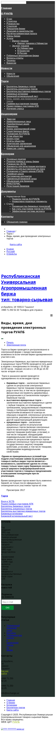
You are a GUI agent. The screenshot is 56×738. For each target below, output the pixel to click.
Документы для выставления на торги (26, 169)
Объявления (13, 76)
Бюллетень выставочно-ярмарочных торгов (29, 91)
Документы (8, 191)
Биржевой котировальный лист (22, 96)
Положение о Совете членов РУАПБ (25, 171)
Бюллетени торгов (16, 707)
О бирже (11, 703)
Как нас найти (5, 672)
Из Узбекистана (25, 48)
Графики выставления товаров (22, 104)
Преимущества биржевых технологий (31, 206)
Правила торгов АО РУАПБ (26, 199)
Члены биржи (13, 36)
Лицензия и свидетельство (20, 31)
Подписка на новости (7, 595)
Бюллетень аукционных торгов (22, 89)
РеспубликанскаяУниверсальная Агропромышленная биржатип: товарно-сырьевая (27, 287)
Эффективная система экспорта (28, 211)
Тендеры (11, 60)
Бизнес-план (13, 139)
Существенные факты (18, 131)
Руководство (13, 24)
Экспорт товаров (20, 46)
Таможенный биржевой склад (22, 179)
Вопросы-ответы (15, 58)
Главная (6, 8)
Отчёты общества (15, 141)
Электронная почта (16, 345)
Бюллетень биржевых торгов (21, 86)
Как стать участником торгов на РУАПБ (31, 209)
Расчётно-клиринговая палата (22, 33)
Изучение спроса (15, 108)
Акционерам (9, 113)
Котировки (12, 705)
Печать (10, 342)
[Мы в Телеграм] (3, 244)
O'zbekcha (12, 254)
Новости (6, 68)
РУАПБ (16, 722)
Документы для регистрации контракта (26, 166)
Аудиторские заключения (19, 143)
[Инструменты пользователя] (2, 338)
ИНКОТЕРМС (13, 183)
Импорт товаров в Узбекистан (32, 43)
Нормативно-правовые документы (29, 201)
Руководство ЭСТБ (16, 164)
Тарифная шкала (15, 174)
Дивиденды (12, 126)
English (10, 249)
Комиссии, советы (16, 148)
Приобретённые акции (18, 124)
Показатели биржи (16, 29)
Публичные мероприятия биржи (23, 55)
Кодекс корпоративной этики (21, 129)
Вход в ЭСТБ (7, 501)
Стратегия (12, 26)
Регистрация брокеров (18, 186)
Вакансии (11, 63)
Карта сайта (16, 244)
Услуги (10, 38)
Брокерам (7, 153)
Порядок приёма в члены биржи (23, 161)
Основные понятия (16, 159)
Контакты (7, 216)
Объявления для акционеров (21, 146)
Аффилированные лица (19, 121)
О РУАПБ (7, 13)
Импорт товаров (20, 41)
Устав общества (15, 136)
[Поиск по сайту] (7, 244)
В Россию (22, 53)
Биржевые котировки (17, 94)
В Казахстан (23, 51)
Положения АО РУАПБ (18, 134)
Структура (12, 21)
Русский (11, 251)
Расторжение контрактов (19, 176)
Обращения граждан (17, 222)
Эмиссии (11, 119)
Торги (5, 81)
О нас (9, 19)
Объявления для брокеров (20, 181)
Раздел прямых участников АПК (23, 106)
